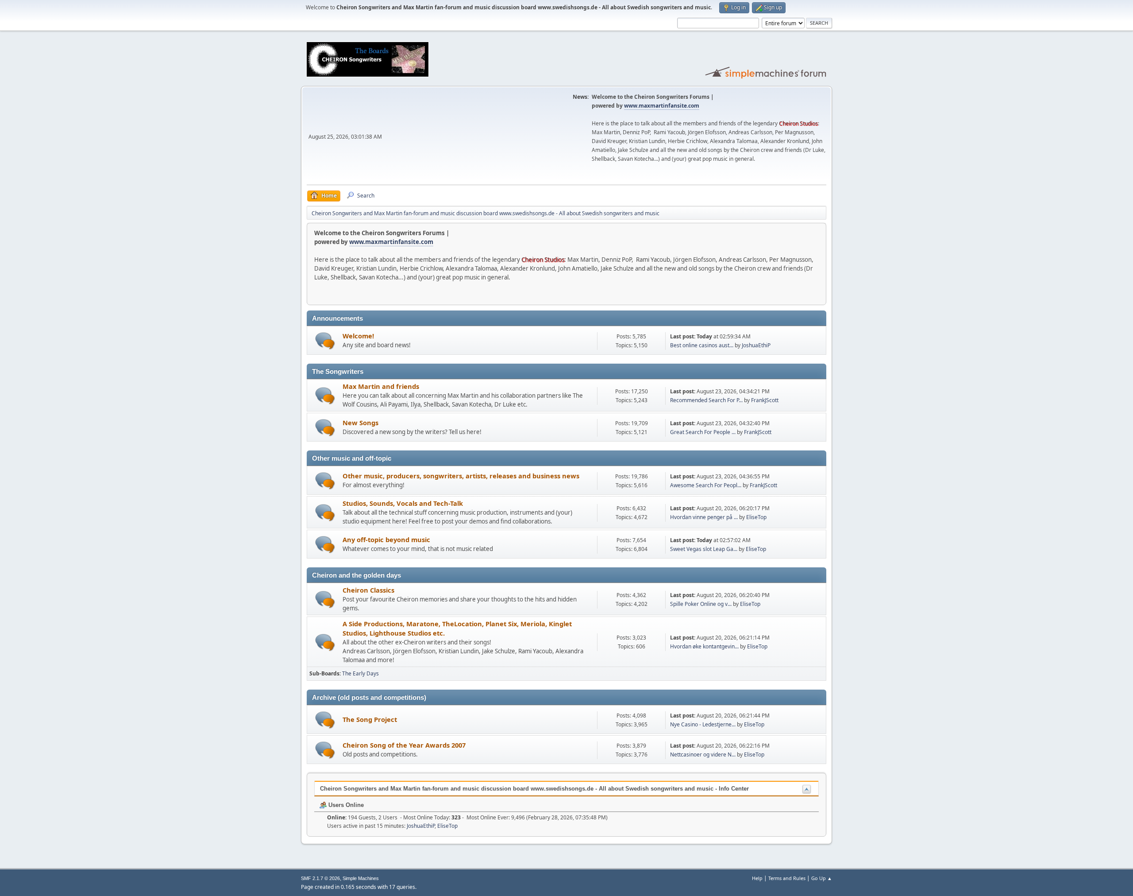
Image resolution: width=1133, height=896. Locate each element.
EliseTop (756, 517)
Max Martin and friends (381, 386)
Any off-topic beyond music (386, 539)
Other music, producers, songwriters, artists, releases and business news (461, 475)
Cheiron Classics (368, 590)
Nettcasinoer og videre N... (703, 754)
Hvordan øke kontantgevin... (704, 646)
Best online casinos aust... (701, 345)
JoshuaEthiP (756, 345)
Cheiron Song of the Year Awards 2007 (404, 745)
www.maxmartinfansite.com (661, 105)
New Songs (360, 422)
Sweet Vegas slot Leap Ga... (703, 549)
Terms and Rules (786, 878)
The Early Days (360, 673)
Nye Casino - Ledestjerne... (703, 724)
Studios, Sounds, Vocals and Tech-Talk (403, 503)
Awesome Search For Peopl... (705, 485)
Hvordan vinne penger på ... (704, 517)
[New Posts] (325, 341)
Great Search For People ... (703, 432)
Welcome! (358, 335)
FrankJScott (764, 400)
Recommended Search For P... (706, 400)
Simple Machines (361, 878)
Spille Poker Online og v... (701, 604)
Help (757, 878)
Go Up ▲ (821, 878)
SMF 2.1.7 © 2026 (320, 878)
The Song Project (370, 719)
